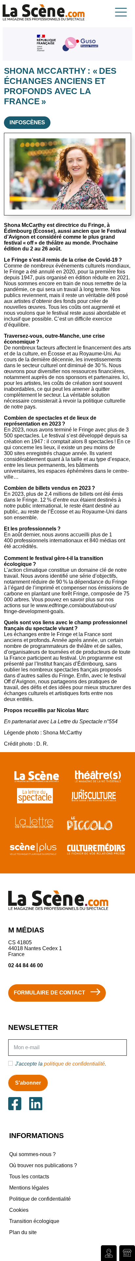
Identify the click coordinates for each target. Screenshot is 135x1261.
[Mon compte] (109, 1253)
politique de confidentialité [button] (74, 1064)
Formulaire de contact (49, 992)
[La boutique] (127, 1253)
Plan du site (23, 1232)
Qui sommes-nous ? (32, 1154)
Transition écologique (34, 1221)
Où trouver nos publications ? (43, 1165)
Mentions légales (29, 1188)
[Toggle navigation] (121, 12)
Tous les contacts (29, 1176)
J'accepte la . (60, 1064)
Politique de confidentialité (40, 1199)
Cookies (19, 1210)
